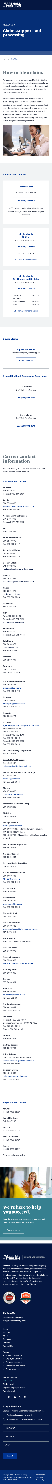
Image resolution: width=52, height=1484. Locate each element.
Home (5, 59)
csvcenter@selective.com (14, 995)
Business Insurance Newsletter (20, 1415)
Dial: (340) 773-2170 (26, 246)
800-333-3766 (16, 1318)
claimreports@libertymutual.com (17, 766)
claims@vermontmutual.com (15, 1076)
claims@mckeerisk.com (13, 794)
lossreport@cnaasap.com (14, 622)
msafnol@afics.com (11, 779)
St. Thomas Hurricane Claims (26, 311)
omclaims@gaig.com (12, 688)
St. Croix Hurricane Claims (26, 260)
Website (7, 963)
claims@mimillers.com (12, 826)
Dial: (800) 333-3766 (26, 200)
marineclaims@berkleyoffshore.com (18, 569)
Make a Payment (27, 963)
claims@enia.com (10, 647)
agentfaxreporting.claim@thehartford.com (21, 725)
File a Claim (24, 361)
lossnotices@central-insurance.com (18, 582)
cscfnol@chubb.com (11, 594)
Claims (15, 963)
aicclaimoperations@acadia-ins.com (18, 506)
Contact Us (12, 1230)
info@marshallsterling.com (14, 1321)
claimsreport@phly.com (13, 904)
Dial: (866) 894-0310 (26, 398)
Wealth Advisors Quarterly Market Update (24, 1419)
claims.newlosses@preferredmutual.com (20, 929)
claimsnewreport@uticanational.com (18, 1061)
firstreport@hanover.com (14, 704)
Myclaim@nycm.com (11, 879)
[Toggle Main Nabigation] (47, 5)
